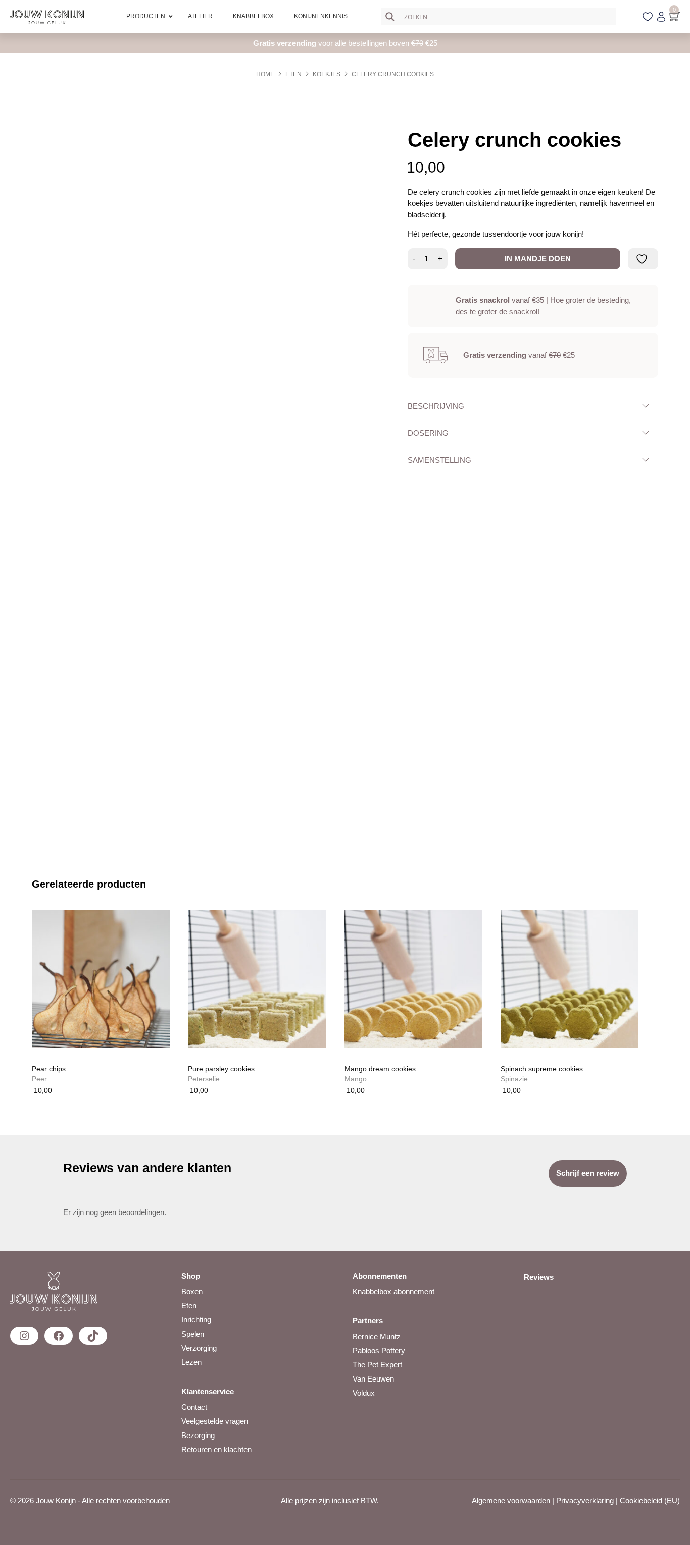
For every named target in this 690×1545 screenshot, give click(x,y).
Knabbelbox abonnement (393, 1291)
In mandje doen (538, 258)
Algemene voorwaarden (511, 1500)
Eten (293, 74)
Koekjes (326, 74)
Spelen (192, 1334)
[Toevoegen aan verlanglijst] (643, 259)
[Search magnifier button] (390, 16)
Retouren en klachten (216, 1449)
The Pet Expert (377, 1364)
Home (265, 74)
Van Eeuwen (373, 1378)
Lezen (191, 1362)
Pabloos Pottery (379, 1350)
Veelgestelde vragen (214, 1421)
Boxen (192, 1291)
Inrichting (196, 1319)
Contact (194, 1407)
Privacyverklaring (585, 1500)
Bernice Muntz (377, 1336)
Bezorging (198, 1435)
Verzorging (199, 1348)
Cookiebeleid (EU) (650, 1500)
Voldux (364, 1393)
